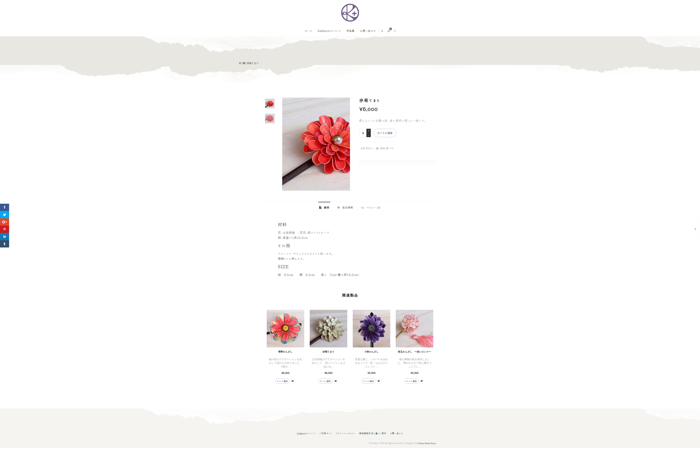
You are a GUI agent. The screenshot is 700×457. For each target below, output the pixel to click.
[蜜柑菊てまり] (695, 228)
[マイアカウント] (382, 30)
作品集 (350, 31)
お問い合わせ (368, 31)
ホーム (308, 31)
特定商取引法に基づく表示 (372, 433)
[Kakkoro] (350, 13)
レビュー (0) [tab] (373, 207)
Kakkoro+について (329, 31)
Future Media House (427, 443)
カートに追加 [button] (282, 381)
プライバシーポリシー (345, 433)
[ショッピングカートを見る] (388, 30)
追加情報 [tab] (347, 207)
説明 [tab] (326, 207)
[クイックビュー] (292, 381)
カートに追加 (384, 132)
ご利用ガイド (325, 433)
